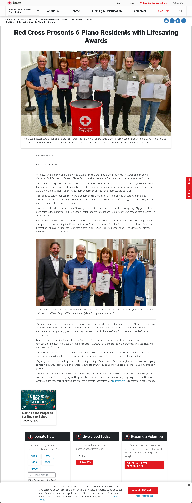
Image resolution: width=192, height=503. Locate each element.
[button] (181, 11)
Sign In (119, 3)
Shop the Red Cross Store (155, 3)
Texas (22, 19)
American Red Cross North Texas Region (43, 19)
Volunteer (140, 11)
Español (130, 3)
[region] (96, 492)
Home (7, 19)
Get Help (163, 11)
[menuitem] (22, 11)
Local (15, 19)
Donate (75, 11)
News (89, 19)
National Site (178, 3)
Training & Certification (107, 11)
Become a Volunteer (147, 436)
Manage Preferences (143, 495)
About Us (53, 11)
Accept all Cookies (142, 490)
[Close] (189, 485)
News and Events (78, 19)
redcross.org (118, 380)
